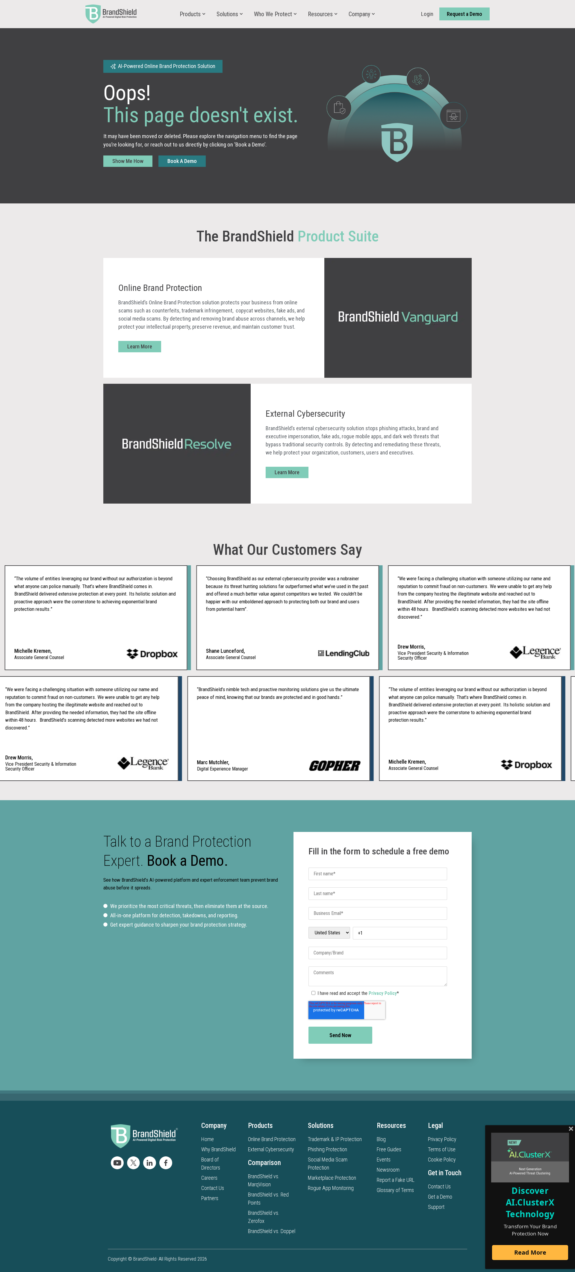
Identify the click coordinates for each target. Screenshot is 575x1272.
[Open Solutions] (241, 14)
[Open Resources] (336, 14)
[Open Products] (203, 14)
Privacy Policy (383, 993)
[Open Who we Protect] (295, 14)
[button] (163, 66)
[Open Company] (373, 14)
